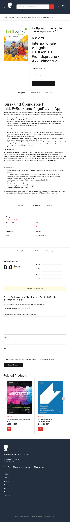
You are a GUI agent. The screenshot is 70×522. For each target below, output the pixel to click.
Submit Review (13, 365)
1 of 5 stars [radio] (22, 308)
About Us (6, 481)
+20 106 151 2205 (9, 461)
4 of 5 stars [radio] (27, 308)
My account (7, 492)
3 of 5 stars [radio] (25, 308)
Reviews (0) (49, 93)
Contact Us (7, 495)
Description (21, 93)
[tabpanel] (16, 43)
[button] (4, 7)
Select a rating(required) (12, 308)
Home (5, 17)
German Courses (21, 17)
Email (6, 348)
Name (6, 338)
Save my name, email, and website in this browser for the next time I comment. (29, 359)
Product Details (35, 93)
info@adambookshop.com (11, 459)
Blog (5, 488)
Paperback (39, 227)
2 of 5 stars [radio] (24, 308)
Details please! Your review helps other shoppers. (20, 314)
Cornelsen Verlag (13, 220)
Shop (5, 485)
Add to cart (43, 84)
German (11, 17)
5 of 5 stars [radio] (29, 308)
